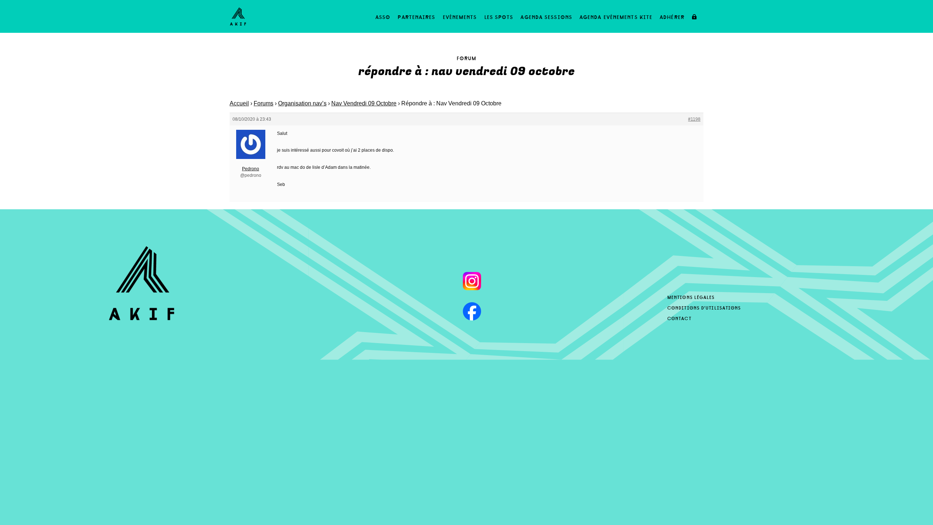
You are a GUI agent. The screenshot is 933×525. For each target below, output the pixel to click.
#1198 (694, 119)
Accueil (239, 103)
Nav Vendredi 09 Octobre (364, 103)
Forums (263, 103)
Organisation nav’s (302, 103)
